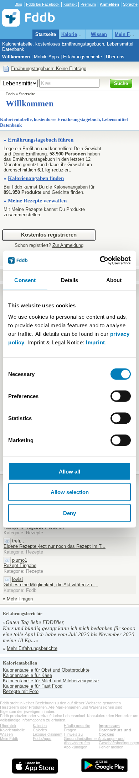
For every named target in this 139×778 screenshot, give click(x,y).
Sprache (130, 4)
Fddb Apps (42, 738)
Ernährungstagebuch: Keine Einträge (48, 68)
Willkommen (16, 56)
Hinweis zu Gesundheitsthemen (81, 736)
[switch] (120, 396)
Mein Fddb (126, 34)
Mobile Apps (46, 56)
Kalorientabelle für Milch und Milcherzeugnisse (51, 680)
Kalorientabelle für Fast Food (32, 686)
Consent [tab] (25, 280)
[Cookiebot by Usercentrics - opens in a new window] (100, 260)
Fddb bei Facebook (43, 4)
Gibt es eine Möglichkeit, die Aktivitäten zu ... (51, 584)
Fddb (10, 94)
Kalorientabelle (77, 34)
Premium (88, 4)
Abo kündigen (75, 747)
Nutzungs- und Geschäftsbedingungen (119, 740)
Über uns (115, 56)
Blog (18, 4)
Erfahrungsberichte (82, 56)
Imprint (95, 342)
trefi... (18, 541)
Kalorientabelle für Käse (27, 675)
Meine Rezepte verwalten (37, 200)
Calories (40, 730)
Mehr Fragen (20, 599)
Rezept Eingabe (20, 565)
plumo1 (19, 560)
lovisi (17, 579)
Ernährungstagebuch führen (40, 140)
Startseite (45, 34)
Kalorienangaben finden (36, 178)
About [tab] (114, 280)
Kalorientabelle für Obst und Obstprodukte (46, 670)
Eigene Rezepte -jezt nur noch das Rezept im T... (54, 546)
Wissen (99, 34)
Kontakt (70, 4)
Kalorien (40, 726)
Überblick (8, 726)
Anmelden (109, 4)
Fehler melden (111, 747)
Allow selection (70, 492)
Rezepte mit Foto (20, 691)
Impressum (109, 726)
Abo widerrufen (77, 743)
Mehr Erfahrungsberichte (32, 648)
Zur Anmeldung (67, 245)
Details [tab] (69, 280)
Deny (69, 513)
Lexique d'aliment (47, 734)
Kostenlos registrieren (49, 235)
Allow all (69, 471)
